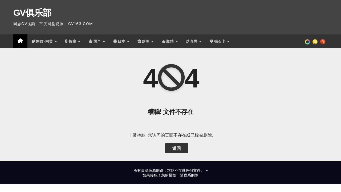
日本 (122, 41)
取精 (170, 41)
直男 (194, 41)
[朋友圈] (307, 41)
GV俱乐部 (32, 12)
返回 (176, 148)
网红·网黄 (45, 41)
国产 (98, 41)
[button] (323, 41)
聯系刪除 (191, 175)
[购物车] (315, 41)
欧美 (146, 41)
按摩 (73, 41)
